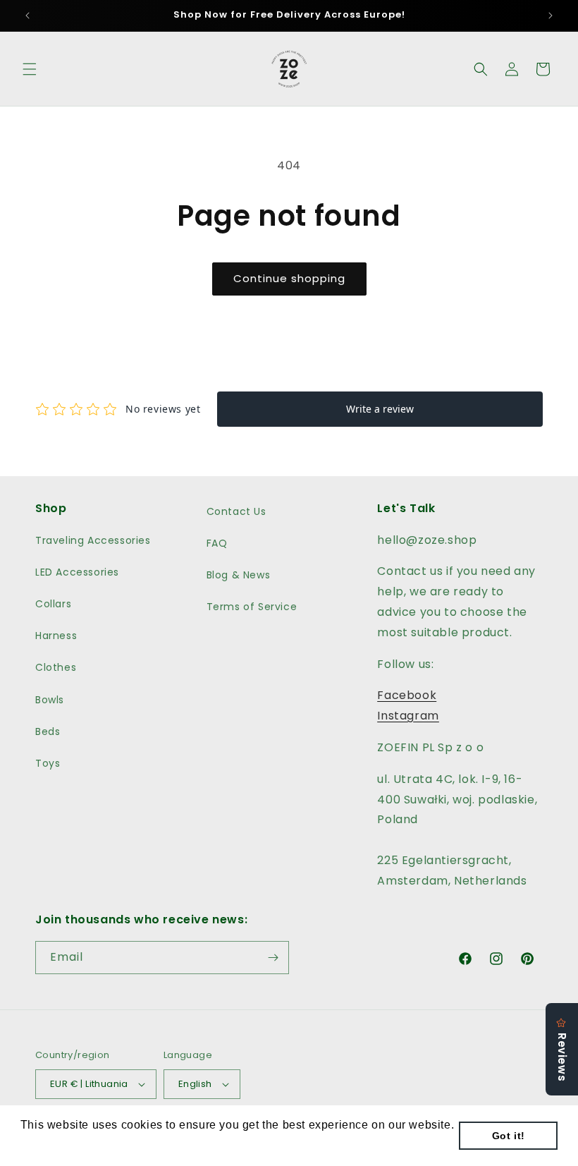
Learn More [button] (53, 1144)
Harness (56, 635)
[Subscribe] (272, 957)
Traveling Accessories (93, 540)
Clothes (55, 667)
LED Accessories (77, 572)
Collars (53, 604)
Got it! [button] (508, 1135)
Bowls (49, 700)
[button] (29, 69)
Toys (47, 763)
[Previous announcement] (27, 15)
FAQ (217, 543)
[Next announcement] (550, 15)
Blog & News (239, 575)
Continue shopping (289, 278)
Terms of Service (252, 607)
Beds (47, 731)
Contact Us (236, 511)
